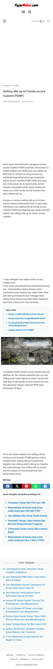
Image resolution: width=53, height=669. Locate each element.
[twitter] (17, 486)
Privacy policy (37, 659)
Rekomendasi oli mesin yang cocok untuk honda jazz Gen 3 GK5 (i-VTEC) (26, 539)
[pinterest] (26, 486)
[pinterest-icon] (30, 12)
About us (14, 659)
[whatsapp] (36, 486)
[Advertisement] (26, 54)
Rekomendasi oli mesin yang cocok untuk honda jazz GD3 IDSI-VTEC (25, 509)
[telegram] (45, 486)
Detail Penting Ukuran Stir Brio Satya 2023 (26, 624)
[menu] (6, 21)
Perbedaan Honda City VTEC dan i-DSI (26, 502)
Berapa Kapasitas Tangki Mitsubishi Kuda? (27, 318)
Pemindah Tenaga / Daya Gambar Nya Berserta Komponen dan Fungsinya (26, 522)
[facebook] (7, 486)
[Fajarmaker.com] (26, 5)
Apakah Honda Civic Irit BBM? (21, 330)
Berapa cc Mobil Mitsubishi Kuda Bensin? (26, 314)
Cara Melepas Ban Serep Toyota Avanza (27, 516)
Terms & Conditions (36, 655)
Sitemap (9, 655)
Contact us (20, 655)
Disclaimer (24, 659)
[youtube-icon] (23, 12)
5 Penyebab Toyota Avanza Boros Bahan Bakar (28, 530)
